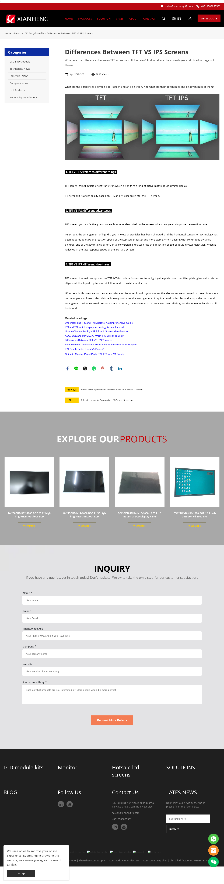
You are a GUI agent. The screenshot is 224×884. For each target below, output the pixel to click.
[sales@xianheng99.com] (162, 6)
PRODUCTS (85, 18)
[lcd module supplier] (74, 852)
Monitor (67, 767)
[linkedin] (61, 804)
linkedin (120, 368)
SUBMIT (174, 829)
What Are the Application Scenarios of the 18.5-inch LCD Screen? (112, 389)
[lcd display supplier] (97, 852)
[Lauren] (213, 839)
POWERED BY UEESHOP (203, 860)
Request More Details (112, 720)
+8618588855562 (210, 6)
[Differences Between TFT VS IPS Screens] (142, 127)
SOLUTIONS (180, 767)
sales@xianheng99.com (179, 6)
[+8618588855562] (197, 6)
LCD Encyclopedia (33, 33)
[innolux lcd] (139, 852)
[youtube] (69, 804)
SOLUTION (104, 18)
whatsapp (93, 368)
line (76, 368)
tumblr (111, 368)
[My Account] (189, 18)
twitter (85, 368)
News (17, 33)
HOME (69, 18)
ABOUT (133, 18)
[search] (163, 19)
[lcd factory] (154, 852)
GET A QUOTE (209, 18)
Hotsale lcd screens (125, 771)
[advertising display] (120, 852)
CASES (120, 18)
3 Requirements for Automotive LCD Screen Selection (106, 400)
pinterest (102, 368)
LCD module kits (23, 767)
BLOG (10, 792)
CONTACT (149, 18)
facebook (67, 368)
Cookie (21, 851)
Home (8, 33)
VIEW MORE (29, 525)
